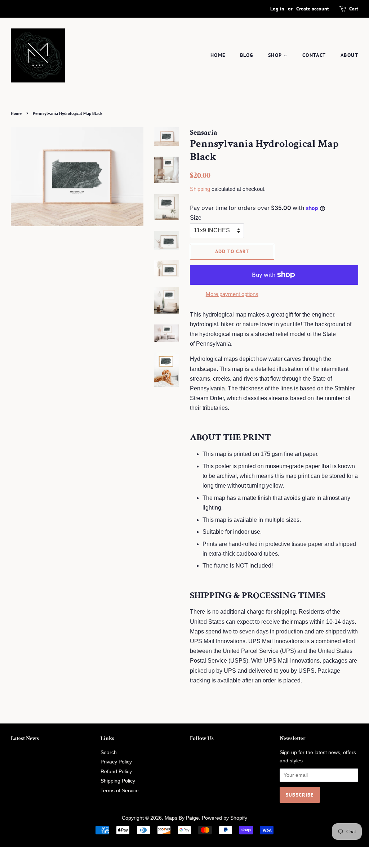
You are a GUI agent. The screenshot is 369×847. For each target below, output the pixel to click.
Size (195, 218)
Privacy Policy (116, 762)
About (349, 55)
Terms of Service (120, 790)
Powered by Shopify (224, 818)
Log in (277, 8)
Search (109, 752)
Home (218, 55)
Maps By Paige (182, 818)
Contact (314, 55)
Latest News (25, 738)
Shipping (200, 189)
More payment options (232, 294)
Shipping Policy (118, 781)
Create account (312, 8)
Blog (247, 55)
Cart (353, 8)
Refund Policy (116, 771)
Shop (276, 55)
